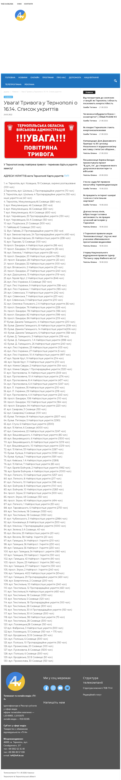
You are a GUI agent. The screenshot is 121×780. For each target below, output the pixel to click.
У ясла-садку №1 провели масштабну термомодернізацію (100, 183)
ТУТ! (66, 176)
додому (6, 92)
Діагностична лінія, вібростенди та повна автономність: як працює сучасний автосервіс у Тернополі (96, 217)
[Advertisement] (60, 50)
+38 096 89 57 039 (16, 752)
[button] (115, 80)
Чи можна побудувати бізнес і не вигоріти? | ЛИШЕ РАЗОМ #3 (100, 115)
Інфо (19, 4)
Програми (48, 77)
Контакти (28, 4)
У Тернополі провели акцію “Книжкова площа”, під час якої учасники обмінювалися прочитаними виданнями (100, 237)
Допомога (75, 77)
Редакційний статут (92, 695)
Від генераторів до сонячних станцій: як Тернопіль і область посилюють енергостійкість (100, 100)
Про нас (61, 77)
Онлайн (34, 77)
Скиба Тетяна (90, 107)
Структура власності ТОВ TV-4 (97, 688)
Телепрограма (13, 84)
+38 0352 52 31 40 (16, 749)
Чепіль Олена (90, 153)
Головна (10, 77)
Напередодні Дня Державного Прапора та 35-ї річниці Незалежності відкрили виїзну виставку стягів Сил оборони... (99, 145)
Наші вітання (91, 77)
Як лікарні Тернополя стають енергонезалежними (98, 129)
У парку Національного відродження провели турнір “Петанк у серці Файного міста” (99, 255)
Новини (22, 77)
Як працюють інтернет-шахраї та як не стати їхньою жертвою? (99, 198)
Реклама (29, 84)
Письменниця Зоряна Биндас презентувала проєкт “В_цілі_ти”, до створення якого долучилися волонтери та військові (100, 165)
